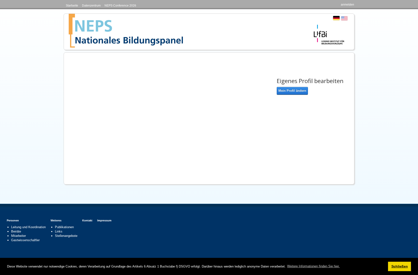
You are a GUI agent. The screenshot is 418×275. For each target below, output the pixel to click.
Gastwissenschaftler (25, 240)
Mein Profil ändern (292, 90)
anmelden (347, 4)
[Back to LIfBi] (329, 34)
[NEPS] (126, 30)
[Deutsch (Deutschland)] (336, 18)
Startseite (72, 5)
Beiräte (16, 231)
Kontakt (87, 220)
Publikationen (64, 227)
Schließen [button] (399, 266)
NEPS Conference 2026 (120, 5)
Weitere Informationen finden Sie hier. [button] (313, 266)
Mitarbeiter (18, 236)
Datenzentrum (91, 5)
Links (58, 231)
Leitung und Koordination (28, 227)
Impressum (104, 220)
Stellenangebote (66, 236)
